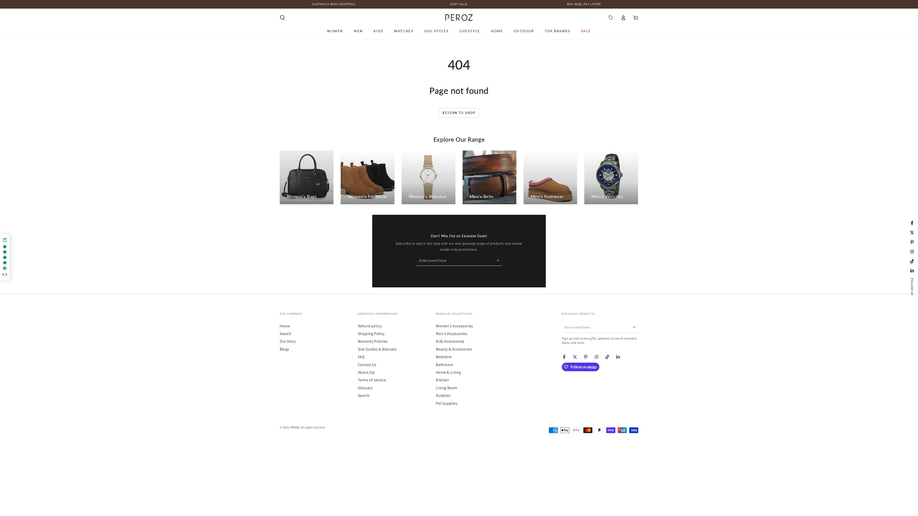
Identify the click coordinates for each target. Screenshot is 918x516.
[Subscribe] (499, 260)
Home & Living (448, 372)
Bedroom (444, 356)
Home (285, 325)
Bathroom (444, 364)
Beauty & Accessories (454, 349)
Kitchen (442, 379)
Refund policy (370, 325)
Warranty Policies (373, 341)
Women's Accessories (454, 325)
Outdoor (443, 395)
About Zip (366, 372)
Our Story (288, 341)
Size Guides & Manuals (377, 349)
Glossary (365, 387)
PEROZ (294, 427)
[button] (282, 17)
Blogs (284, 349)
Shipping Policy (371, 333)
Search (285, 333)
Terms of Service (372, 379)
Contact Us (367, 364)
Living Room (446, 387)
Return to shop (459, 113)
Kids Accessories (450, 341)
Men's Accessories (451, 333)
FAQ (361, 356)
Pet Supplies (446, 403)
